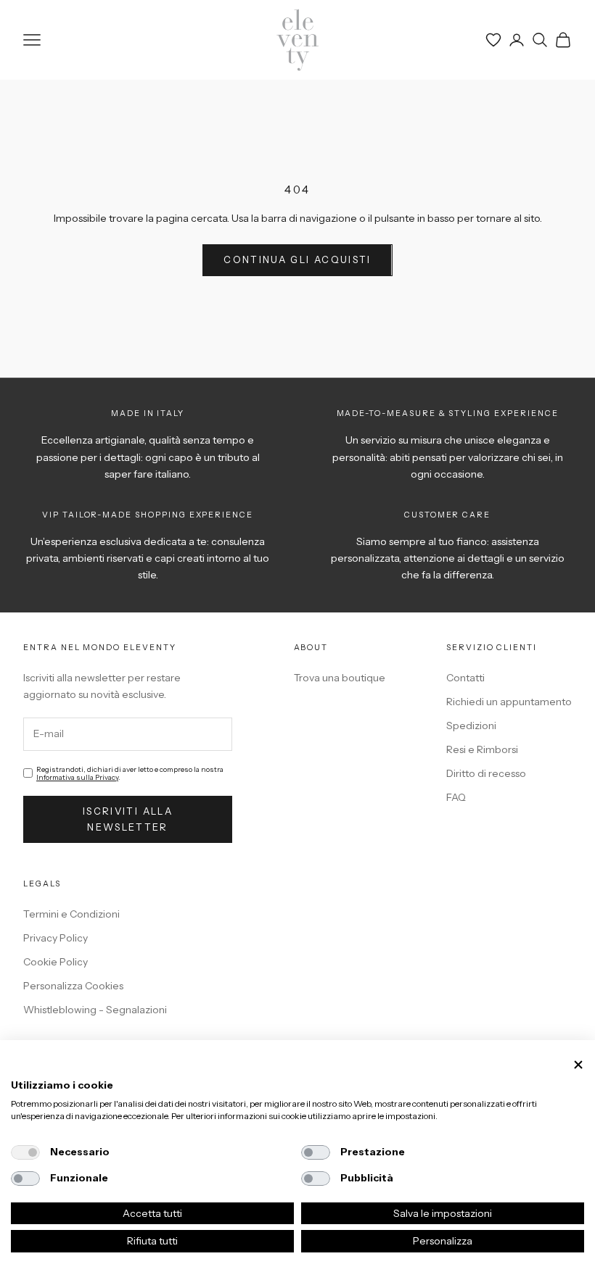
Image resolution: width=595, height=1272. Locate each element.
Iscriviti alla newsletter (128, 818)
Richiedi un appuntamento (509, 701)
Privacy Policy (55, 937)
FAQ (456, 797)
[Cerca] (540, 40)
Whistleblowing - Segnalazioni (95, 1009)
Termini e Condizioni (71, 913)
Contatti (465, 677)
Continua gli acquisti (297, 259)
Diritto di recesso (486, 773)
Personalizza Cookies (73, 985)
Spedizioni (471, 725)
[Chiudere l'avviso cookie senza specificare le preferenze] (578, 1065)
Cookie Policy (55, 961)
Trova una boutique (339, 677)
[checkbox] (25, 1152)
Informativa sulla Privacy (77, 777)
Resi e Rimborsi (482, 749)
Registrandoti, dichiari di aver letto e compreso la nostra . (129, 773)
